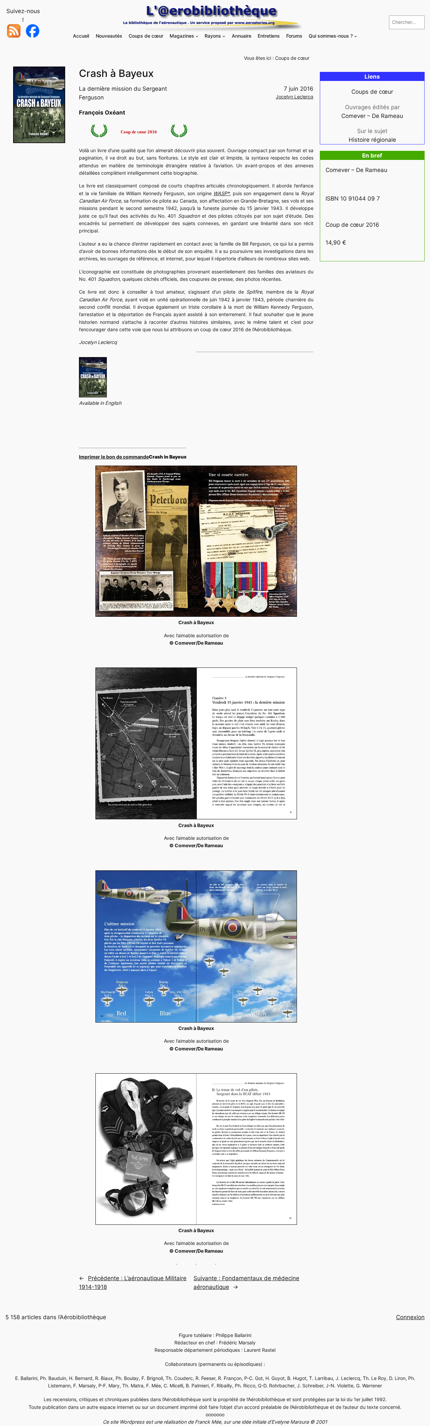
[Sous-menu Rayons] (223, 36)
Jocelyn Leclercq (294, 96)
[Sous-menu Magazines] (197, 36)
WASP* (221, 193)
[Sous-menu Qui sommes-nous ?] (355, 36)
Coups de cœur (292, 58)
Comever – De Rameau (372, 116)
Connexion (410, 1317)
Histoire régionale (372, 139)
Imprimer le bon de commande (114, 457)
